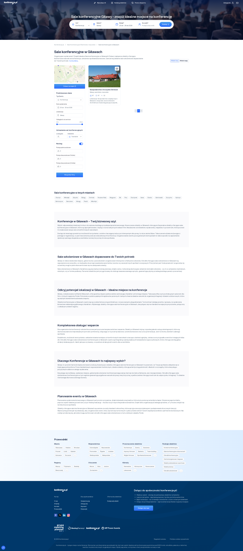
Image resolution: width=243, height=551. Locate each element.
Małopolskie (106, 455)
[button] (118, 3)
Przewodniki (58, 509)
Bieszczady (59, 470)
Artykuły (56, 504)
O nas (56, 501)
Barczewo (69, 201)
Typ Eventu (59, 96)
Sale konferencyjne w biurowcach (174, 451)
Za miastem (93, 470)
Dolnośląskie (94, 448)
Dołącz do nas (143, 508)
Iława (142, 198)
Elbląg (83, 198)
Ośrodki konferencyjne (171, 455)
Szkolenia (146, 448)
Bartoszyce (59, 201)
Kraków (68, 448)
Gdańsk (73, 451)
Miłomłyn (94, 201)
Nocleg (59, 144)
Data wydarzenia (61, 104)
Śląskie (102, 451)
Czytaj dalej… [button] (74, 61)
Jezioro (106, 466)
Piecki (86, 201)
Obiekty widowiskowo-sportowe (174, 463)
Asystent (84, 506)
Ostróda (91, 198)
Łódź (65, 451)
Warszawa (59, 448)
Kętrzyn (178, 198)
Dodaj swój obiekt (113, 501)
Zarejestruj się (85, 501)
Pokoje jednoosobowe (63, 147)
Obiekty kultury (168, 467)
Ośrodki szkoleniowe (170, 471)
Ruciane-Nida (102, 198)
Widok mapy (184, 61)
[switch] (81, 144)
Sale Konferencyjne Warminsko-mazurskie (81, 45)
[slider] (57, 124)
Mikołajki (66, 198)
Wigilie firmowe (129, 455)
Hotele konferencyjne (171, 448)
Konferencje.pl (59, 45)
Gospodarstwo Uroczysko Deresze (104, 90)
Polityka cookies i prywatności (179, 539)
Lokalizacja (59, 112)
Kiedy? (121, 23)
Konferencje (128, 448)
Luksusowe (127, 470)
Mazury (58, 466)
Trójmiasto (67, 466)
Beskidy (76, 466)
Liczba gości (59, 134)
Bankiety (141, 451)
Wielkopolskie (94, 455)
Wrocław (77, 448)
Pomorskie (93, 451)
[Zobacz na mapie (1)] (69, 74)
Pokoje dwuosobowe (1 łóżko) (65, 155)
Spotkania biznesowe (144, 455)
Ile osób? (145, 23)
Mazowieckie (106, 448)
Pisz (126, 198)
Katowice (59, 455)
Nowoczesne (150, 466)
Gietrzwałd (159, 198)
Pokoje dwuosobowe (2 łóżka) (65, 163)
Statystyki (84, 509)
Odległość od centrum (63, 119)
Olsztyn (58, 198)
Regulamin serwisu (160, 539)
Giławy (92, 92)
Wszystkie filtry (69, 175)
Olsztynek (134, 198)
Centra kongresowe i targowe (173, 459)
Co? (77, 23)
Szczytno (169, 198)
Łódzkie (110, 451)
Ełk (120, 198)
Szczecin (68, 455)
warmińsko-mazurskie (101, 92)
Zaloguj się (84, 504)
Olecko (149, 198)
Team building (151, 451)
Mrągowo (113, 198)
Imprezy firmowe (129, 451)
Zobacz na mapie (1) (69, 86)
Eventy (137, 448)
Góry (98, 466)
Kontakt (56, 506)
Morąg (78, 201)
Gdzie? (99, 23)
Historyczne (138, 466)
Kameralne (127, 466)
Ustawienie (70, 134)
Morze (92, 466)
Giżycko (75, 198)
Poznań (58, 451)
